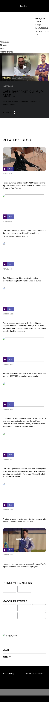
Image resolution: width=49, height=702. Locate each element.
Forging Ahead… (13, 413)
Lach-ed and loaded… (16, 317)
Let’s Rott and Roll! (15, 177)
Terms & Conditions (34, 673)
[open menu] (2, 32)
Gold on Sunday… (14, 272)
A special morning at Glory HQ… (23, 463)
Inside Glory (10, 558)
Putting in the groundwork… (21, 225)
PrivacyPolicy (8, 673)
